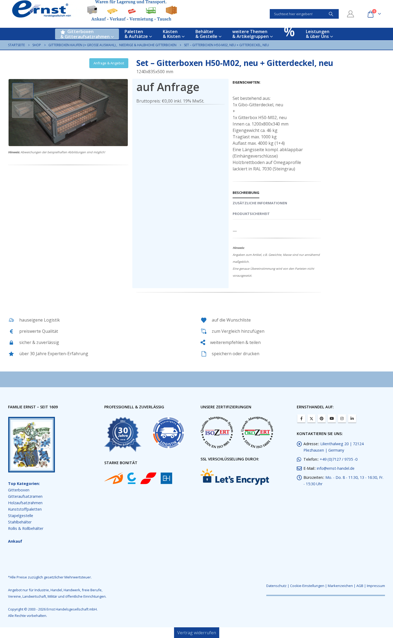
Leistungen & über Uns (317, 34)
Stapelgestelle (20, 515)
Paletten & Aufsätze (136, 34)
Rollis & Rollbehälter (25, 528)
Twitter (311, 418)
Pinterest (322, 418)
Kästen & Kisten (171, 34)
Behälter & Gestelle (206, 34)
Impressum (376, 585)
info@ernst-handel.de (336, 468)
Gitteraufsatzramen (25, 496)
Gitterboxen (18, 489)
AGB (359, 585)
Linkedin (352, 418)
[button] (9, 112)
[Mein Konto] (350, 13)
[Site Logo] (95, 10)
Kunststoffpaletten (25, 509)
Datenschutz (276, 585)
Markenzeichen (340, 585)
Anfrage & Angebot (109, 63)
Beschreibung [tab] (246, 192)
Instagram (342, 418)
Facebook (301, 418)
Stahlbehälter (20, 522)
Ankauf (15, 541)
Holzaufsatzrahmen (25, 502)
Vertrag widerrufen (196, 633)
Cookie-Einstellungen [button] (307, 585)
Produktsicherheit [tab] (251, 213)
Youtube (332, 418)
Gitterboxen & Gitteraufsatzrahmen (85, 34)
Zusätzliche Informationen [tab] (260, 203)
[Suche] (330, 13)
